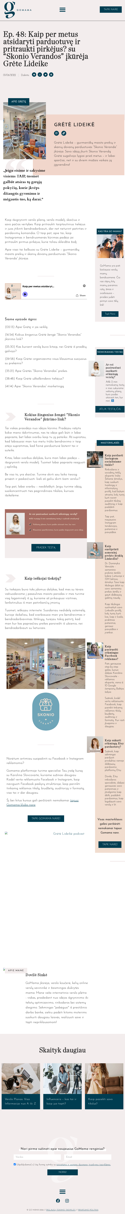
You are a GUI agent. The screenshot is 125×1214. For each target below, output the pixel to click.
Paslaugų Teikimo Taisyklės (61, 1210)
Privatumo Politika (88, 1210)
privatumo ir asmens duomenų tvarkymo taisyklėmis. (83, 1165)
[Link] (63, 133)
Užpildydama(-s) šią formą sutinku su (63, 1165)
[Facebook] (58, 1201)
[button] (62, 10)
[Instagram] (56, 133)
